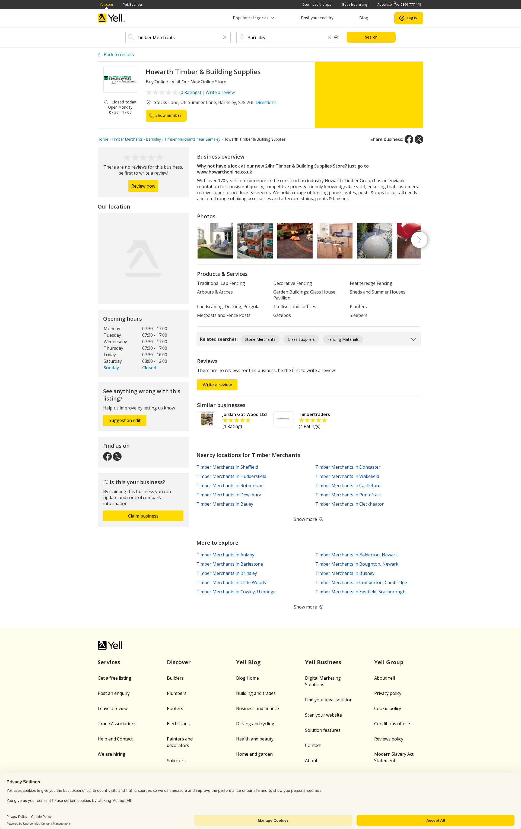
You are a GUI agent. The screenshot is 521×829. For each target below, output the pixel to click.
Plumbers (176, 693)
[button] (224, 37)
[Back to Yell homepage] (111, 18)
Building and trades (256, 693)
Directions (266, 102)
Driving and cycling (255, 724)
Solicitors (176, 761)
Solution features (323, 730)
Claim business (143, 516)
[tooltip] (336, 37)
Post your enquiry (317, 18)
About (311, 761)
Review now (143, 186)
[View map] (143, 258)
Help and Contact (115, 739)
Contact (313, 745)
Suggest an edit (125, 420)
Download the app (317, 4)
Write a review (220, 92)
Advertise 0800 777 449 (399, 4)
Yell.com (106, 4)
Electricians (178, 724)
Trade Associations (117, 724)
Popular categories (250, 18)
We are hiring (111, 754)
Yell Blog (248, 662)
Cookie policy (387, 708)
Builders (175, 678)
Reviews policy (388, 739)
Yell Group (389, 662)
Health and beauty (255, 739)
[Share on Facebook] (409, 139)
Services (109, 662)
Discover (179, 662)
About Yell (384, 678)
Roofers (175, 708)
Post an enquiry (114, 693)
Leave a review (113, 708)
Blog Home (247, 678)
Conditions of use (392, 724)
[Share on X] (419, 139)
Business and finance (257, 708)
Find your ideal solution (328, 700)
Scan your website (323, 715)
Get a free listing (354, 4)
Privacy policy (387, 693)
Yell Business (132, 4)
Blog (363, 18)
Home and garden (254, 754)
